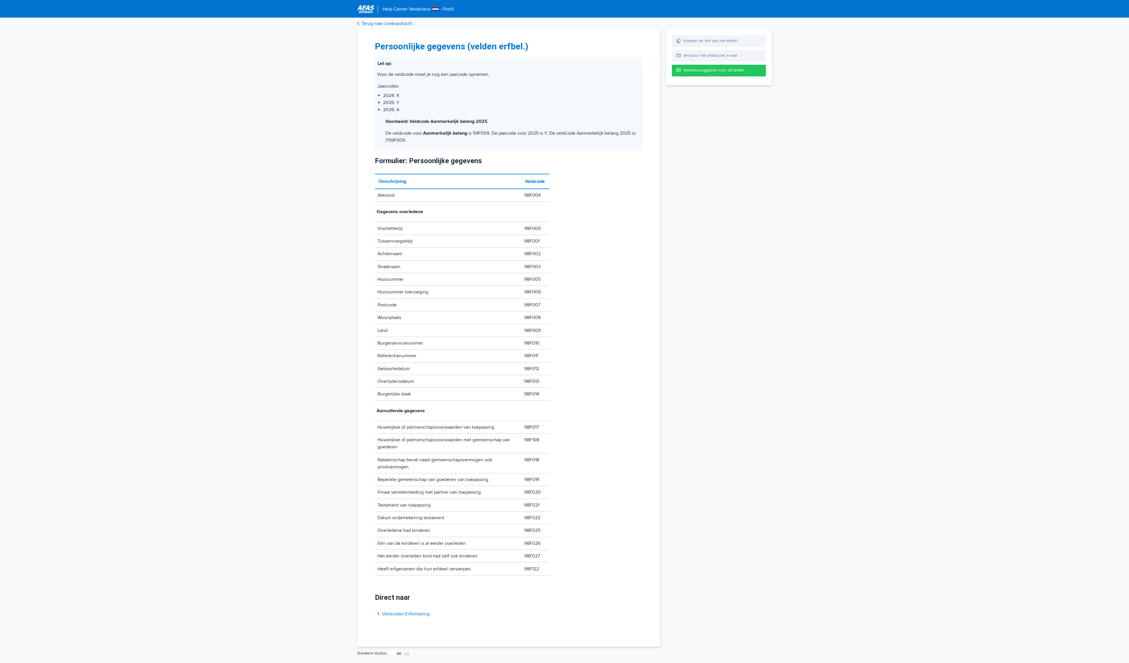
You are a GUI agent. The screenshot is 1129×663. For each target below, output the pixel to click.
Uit (406, 654)
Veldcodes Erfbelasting (406, 614)
